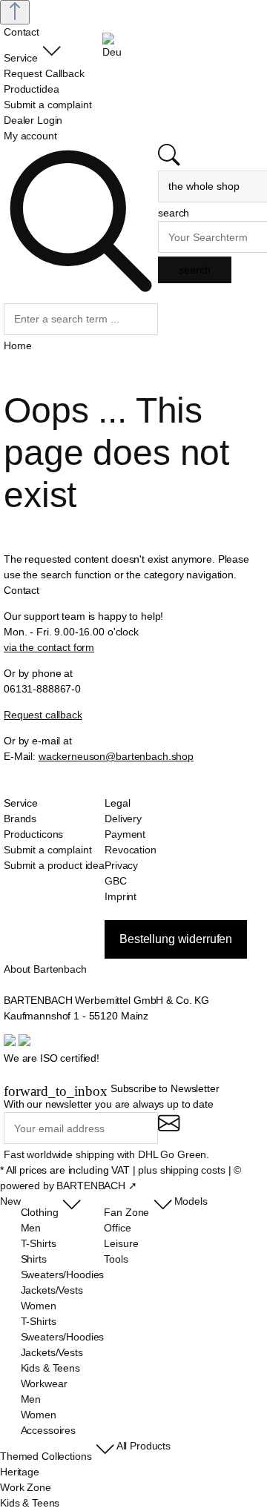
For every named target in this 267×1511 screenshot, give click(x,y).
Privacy (121, 865)
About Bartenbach (45, 969)
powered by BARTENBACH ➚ (68, 1185)
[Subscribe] (168, 1129)
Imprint (120, 896)
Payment (125, 834)
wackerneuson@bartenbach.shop (116, 756)
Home (17, 345)
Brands (20, 818)
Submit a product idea (54, 865)
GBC (116, 881)
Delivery (123, 818)
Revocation (130, 850)
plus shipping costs (181, 1170)
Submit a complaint (47, 850)
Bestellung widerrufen (175, 939)
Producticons (33, 834)
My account (30, 136)
